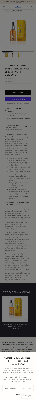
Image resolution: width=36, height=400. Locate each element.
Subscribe (27, 388)
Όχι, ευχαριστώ (18, 394)
